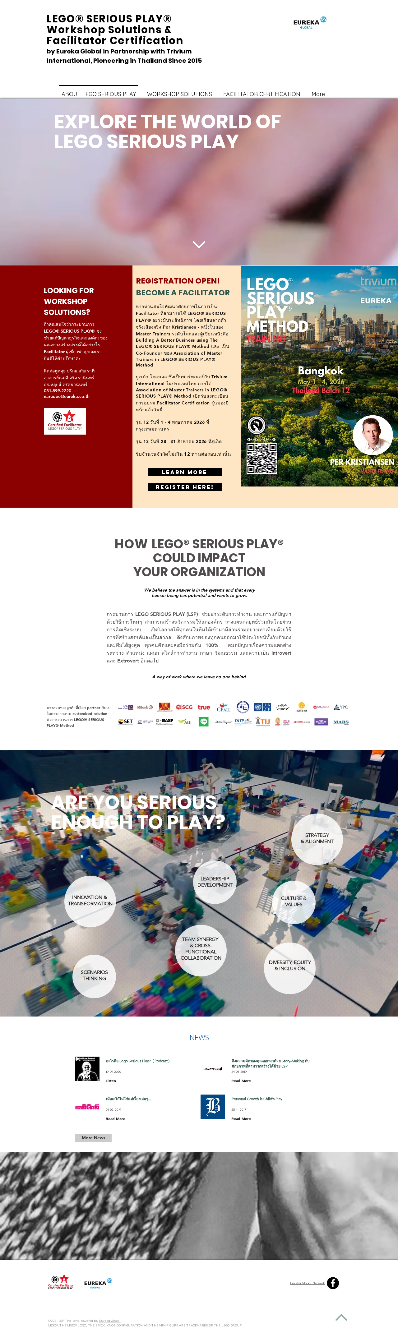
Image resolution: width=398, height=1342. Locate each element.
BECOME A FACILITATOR (183, 292)
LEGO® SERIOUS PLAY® (218, 544)
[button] (93, 1138)
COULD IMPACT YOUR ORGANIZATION (199, 565)
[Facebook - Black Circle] (333, 1283)
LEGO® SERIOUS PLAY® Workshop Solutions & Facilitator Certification (116, 30)
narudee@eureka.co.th (67, 396)
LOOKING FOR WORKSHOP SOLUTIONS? (69, 301)
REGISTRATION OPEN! (178, 280)
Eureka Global (110, 1321)
